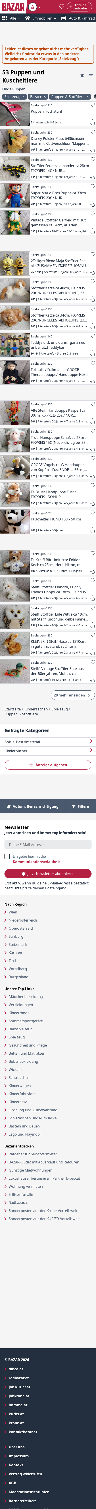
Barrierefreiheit (40, 1500)
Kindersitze (18, 1101)
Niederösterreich (23, 920)
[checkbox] (48, 859)
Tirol (12, 960)
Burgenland (18, 976)
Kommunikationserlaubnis (36, 861)
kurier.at (34, 1413)
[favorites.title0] (61, 7)
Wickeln (15, 1069)
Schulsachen (19, 1077)
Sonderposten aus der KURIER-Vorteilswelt (50, 1218)
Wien (13, 912)
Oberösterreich (21, 928)
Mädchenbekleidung (26, 996)
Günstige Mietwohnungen (47, 1170)
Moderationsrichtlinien (29, 1491)
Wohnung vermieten (43, 1186)
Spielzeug (17, 1037)
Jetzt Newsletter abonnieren (51, 873)
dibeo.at (34, 1368)
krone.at (34, 1422)
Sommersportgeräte (26, 1020)
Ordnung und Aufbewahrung (33, 1109)
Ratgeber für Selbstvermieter (50, 1153)
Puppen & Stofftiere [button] (68, 96)
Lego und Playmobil (25, 1134)
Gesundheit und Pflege (28, 1045)
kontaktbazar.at (41, 1431)
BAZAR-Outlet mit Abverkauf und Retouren (50, 1162)
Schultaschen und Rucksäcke (33, 1118)
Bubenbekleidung (23, 1061)
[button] (34, 6)
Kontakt (16, 1464)
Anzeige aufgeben (51, 764)
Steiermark (18, 944)
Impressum (37, 1455)
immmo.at (36, 1404)
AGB (30, 1482)
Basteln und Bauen (24, 1126)
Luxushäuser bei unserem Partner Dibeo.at (50, 1178)
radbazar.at (37, 1377)
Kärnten (15, 952)
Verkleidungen (21, 1004)
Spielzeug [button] (12, 96)
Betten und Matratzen (27, 1053)
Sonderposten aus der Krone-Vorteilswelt (50, 1210)
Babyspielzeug (21, 1029)
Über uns (17, 1446)
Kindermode (19, 1012)
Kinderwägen (20, 1085)
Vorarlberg (18, 968)
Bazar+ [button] (36, 96)
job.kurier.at (37, 1386)
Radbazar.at (35, 1202)
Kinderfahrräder (22, 1093)
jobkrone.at (37, 1395)
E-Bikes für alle (38, 1194)
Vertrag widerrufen (25, 1473)
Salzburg (16, 936)
